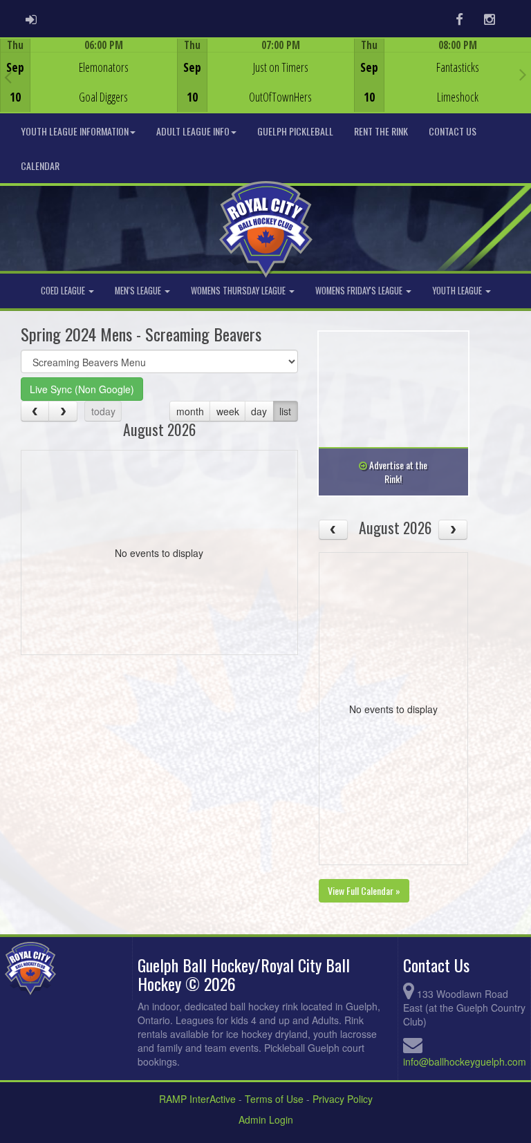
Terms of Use (274, 1099)
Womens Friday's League (359, 290)
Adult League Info (193, 131)
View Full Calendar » (364, 890)
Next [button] (523, 74)
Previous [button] (8, 77)
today (103, 411)
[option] (88, 75)
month (190, 411)
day (259, 411)
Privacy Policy (343, 1099)
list (285, 411)
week (227, 411)
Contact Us (452, 131)
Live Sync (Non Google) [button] (82, 389)
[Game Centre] (88, 86)
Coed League (64, 290)
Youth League (458, 290)
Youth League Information (75, 131)
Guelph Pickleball (295, 131)
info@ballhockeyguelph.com (464, 1061)
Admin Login (266, 1119)
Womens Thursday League (239, 290)
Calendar (40, 165)
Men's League (139, 290)
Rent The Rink (381, 131)
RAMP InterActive (197, 1099)
